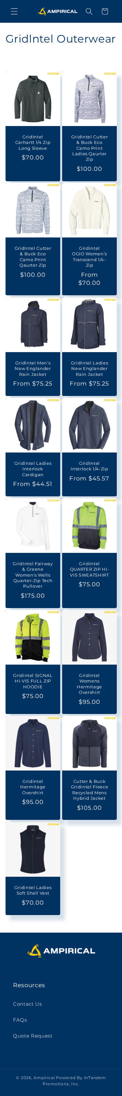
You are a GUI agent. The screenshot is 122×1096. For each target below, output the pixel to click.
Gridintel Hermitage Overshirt (33, 787)
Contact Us (27, 1004)
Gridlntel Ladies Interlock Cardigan (32, 469)
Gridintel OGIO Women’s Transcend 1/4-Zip (89, 257)
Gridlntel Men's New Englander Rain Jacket (33, 368)
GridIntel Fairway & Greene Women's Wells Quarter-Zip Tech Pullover (33, 575)
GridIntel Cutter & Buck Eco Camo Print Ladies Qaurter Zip (89, 148)
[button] (14, 11)
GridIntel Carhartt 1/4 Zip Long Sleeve (32, 142)
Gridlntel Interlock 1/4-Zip (89, 466)
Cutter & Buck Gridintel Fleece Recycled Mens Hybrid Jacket (89, 790)
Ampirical (44, 1077)
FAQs (20, 1020)
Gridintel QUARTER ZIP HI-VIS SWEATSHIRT (89, 569)
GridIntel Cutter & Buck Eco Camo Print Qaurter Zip (32, 257)
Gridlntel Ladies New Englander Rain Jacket (89, 368)
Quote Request (33, 1036)
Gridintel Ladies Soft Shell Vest (32, 890)
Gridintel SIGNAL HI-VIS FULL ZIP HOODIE (33, 681)
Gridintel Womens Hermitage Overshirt (89, 684)
